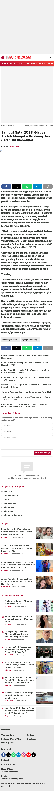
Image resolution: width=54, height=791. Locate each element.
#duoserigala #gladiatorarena (11, 340)
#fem (6, 499)
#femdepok (9, 511)
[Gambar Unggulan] (27, 166)
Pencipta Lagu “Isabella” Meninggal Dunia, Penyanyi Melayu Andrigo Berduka (17, 634)
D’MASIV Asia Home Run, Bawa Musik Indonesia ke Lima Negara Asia (25, 356)
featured (8, 491)
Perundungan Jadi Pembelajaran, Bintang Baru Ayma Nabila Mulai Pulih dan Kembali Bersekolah (17, 532)
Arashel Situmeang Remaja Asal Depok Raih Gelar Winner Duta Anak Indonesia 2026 (17, 548)
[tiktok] (33, 754)
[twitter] (16, 186)
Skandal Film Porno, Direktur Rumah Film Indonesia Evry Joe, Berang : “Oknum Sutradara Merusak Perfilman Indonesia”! (19, 680)
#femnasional (10, 503)
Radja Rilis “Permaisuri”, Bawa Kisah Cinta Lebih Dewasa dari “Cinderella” (25, 378)
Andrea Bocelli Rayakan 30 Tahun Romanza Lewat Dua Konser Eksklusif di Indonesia (25, 371)
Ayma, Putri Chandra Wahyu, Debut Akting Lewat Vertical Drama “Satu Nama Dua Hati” (16, 581)
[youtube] (28, 754)
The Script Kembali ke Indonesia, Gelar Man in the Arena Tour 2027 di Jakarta (25, 398)
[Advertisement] (27, 27)
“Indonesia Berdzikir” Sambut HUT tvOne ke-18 (18, 602)
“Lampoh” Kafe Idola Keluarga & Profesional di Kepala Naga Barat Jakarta (20, 695)
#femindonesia (11, 495)
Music (11, 126)
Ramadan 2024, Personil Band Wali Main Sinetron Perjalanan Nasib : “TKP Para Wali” (18, 649)
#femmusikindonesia (13, 515)
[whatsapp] (27, 186)
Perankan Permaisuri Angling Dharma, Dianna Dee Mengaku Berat (19, 619)
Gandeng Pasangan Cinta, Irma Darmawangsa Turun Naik (26, 392)
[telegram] (37, 186)
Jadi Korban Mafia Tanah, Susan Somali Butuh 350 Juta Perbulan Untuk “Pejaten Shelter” (19, 710)
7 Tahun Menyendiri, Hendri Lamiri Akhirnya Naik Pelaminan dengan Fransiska (19, 665)
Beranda (4, 126)
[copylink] (48, 186)
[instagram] (23, 754)
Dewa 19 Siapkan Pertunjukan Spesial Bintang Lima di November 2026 (24, 364)
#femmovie (9, 507)
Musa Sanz (14, 147)
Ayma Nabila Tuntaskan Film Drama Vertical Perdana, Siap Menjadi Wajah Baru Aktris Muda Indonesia (18, 565)
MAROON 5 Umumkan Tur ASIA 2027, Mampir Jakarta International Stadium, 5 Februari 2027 (24, 405)
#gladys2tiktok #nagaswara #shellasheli (31, 340)
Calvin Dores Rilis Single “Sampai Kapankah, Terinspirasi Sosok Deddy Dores (26, 386)
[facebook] (6, 186)
